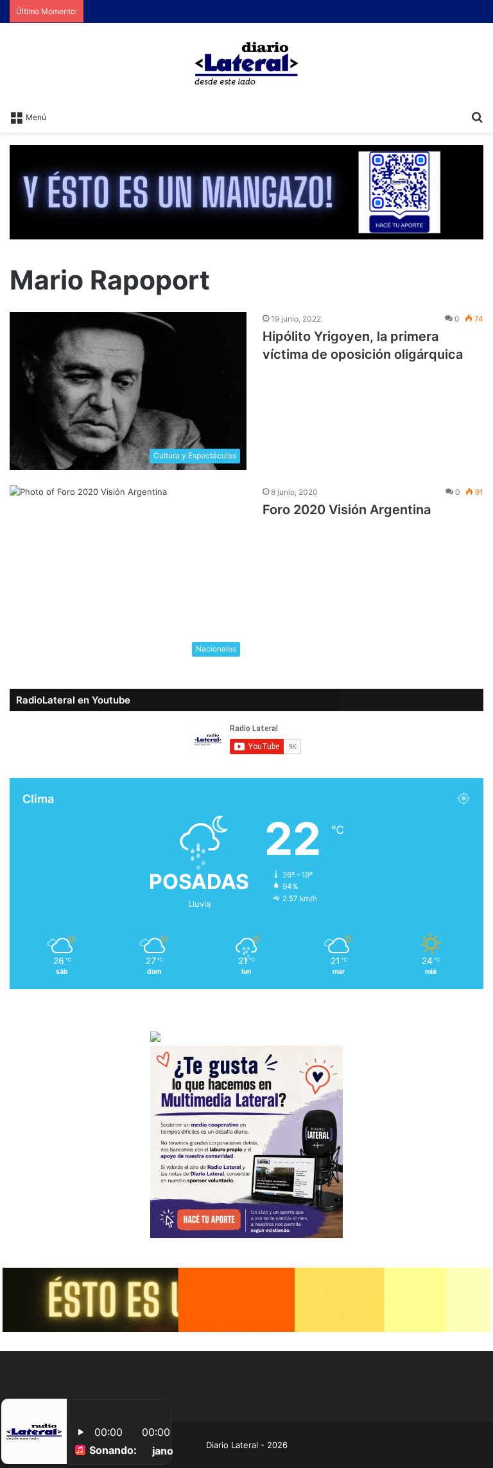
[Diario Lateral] (246, 63)
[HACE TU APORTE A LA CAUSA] (246, 191)
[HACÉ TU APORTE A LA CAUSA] (246, 1299)
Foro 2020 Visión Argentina (347, 509)
